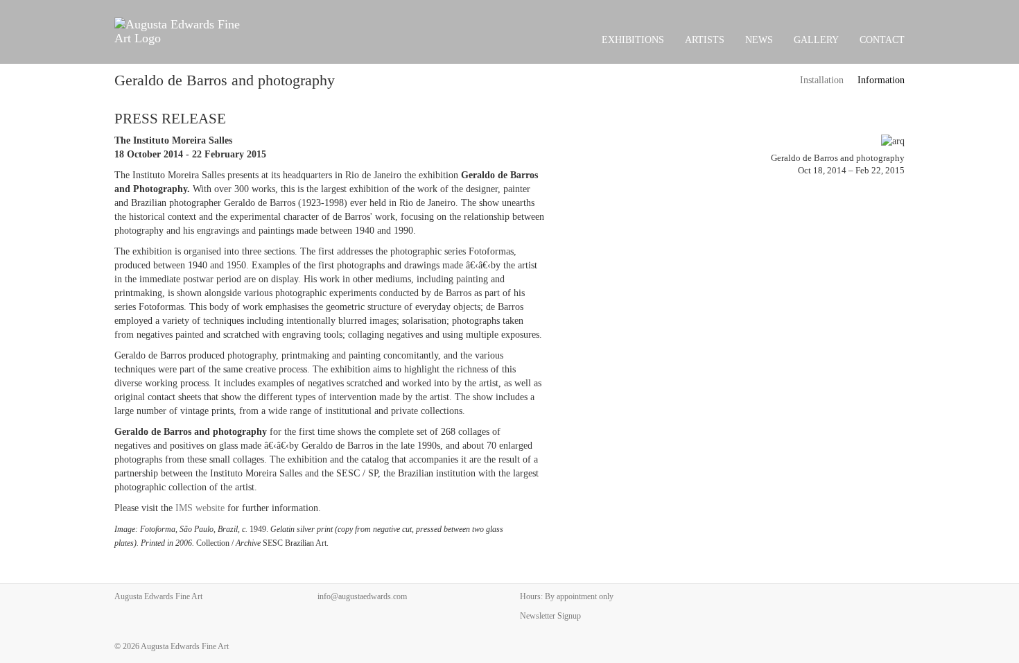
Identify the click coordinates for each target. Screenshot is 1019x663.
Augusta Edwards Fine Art (185, 646)
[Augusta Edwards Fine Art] (180, 31)
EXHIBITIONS (633, 40)
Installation (822, 80)
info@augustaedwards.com (362, 596)
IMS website (200, 508)
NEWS (759, 40)
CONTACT (882, 40)
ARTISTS (704, 40)
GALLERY (816, 40)
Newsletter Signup (550, 616)
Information (881, 80)
